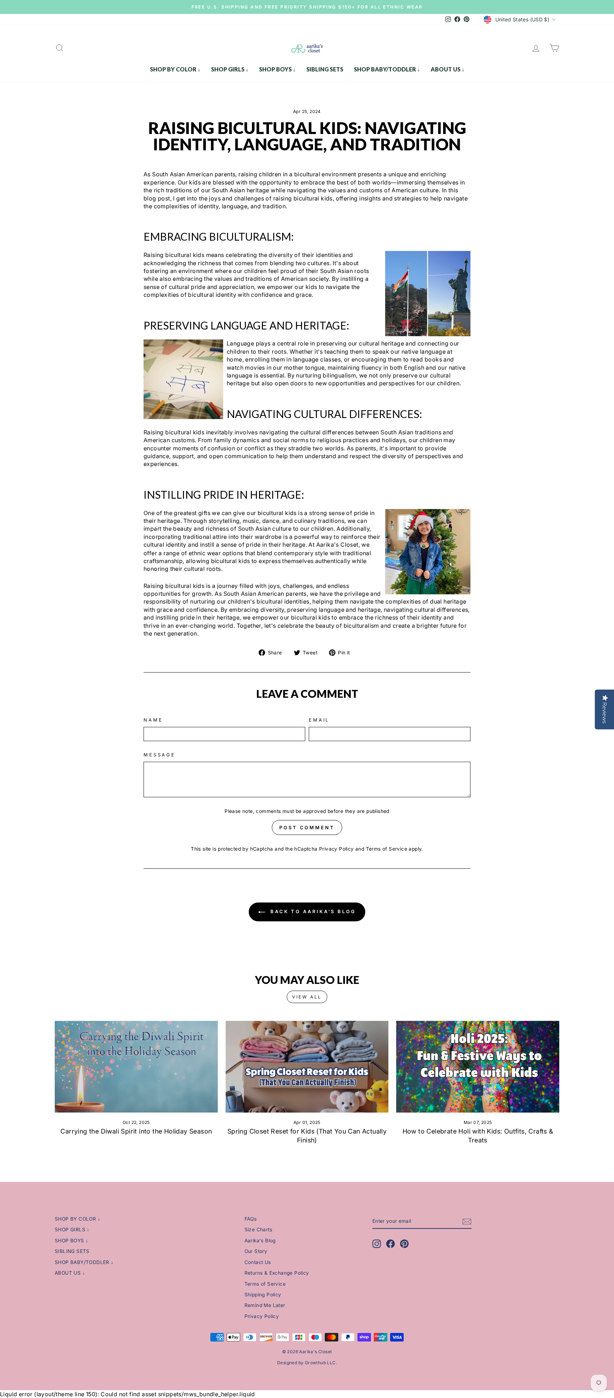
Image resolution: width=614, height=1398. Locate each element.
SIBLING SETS (324, 69)
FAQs (250, 1219)
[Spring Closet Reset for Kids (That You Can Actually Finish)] (307, 1067)
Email (319, 720)
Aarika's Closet (337, 544)
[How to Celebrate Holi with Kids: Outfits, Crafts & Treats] (477, 1067)
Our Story (256, 1251)
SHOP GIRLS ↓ (229, 69)
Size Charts (258, 1229)
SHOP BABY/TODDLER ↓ (387, 69)
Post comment (307, 827)
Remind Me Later (264, 1305)
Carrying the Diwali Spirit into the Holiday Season (136, 1131)
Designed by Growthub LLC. (307, 1362)
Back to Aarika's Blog (312, 911)
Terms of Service (386, 849)
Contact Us (257, 1262)
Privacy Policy (336, 849)
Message (160, 754)
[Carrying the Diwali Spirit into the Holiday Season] (136, 1067)
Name (153, 720)
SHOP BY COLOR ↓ (175, 69)
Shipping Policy (262, 1294)
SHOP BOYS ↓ (277, 69)
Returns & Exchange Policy (276, 1273)
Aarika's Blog (260, 1240)
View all (307, 997)
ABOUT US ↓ (447, 69)
